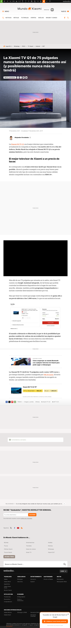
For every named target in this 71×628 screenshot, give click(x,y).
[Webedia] (8, 571)
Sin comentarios (10, 77)
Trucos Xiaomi (8, 552)
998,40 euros (48, 375)
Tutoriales (25, 17)
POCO (23, 46)
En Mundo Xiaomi (37, 358)
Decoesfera (7, 599)
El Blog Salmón (21, 596)
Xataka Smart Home (7, 587)
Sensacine (33, 579)
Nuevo (63, 11)
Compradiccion (8, 601)
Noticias (8, 17)
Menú (7, 11)
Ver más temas (9, 556)
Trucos (6, 546)
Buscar (64, 564)
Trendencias (7, 596)
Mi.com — (51, 390)
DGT (43, 46)
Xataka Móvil (7, 581)
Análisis (41, 17)
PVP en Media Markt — (33, 390)
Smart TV (28, 552)
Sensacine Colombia (33, 615)
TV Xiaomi (30, 46)
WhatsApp (16, 46)
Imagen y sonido (51, 17)
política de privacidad (26, 518)
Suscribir (32, 514)
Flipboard (24, 77)
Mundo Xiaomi (29, 8)
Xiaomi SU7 (51, 552)
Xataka (5, 579)
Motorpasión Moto (62, 581)
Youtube (18, 527)
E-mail (26, 77)
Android (38, 46)
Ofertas (33, 17)
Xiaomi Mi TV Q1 (17, 144)
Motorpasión (60, 579)
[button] (22, 137)
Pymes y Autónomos (20, 600)
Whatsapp (51, 549)
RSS (21, 527)
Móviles (16, 17)
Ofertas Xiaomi (8, 549)
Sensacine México (35, 612)
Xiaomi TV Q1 (46, 402)
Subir (62, 571)
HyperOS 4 (8, 46)
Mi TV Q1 (56, 402)
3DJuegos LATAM (22, 612)
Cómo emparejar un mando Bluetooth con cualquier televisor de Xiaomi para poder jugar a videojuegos (46, 363)
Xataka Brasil (7, 614)
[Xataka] (1, 1)
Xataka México (8, 612)
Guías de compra (31, 549)
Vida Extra (20, 581)
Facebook (65, 18)
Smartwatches (30, 542)
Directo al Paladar (48, 579)
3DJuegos (20, 579)
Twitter (68, 18)
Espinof (32, 581)
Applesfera (7, 584)
